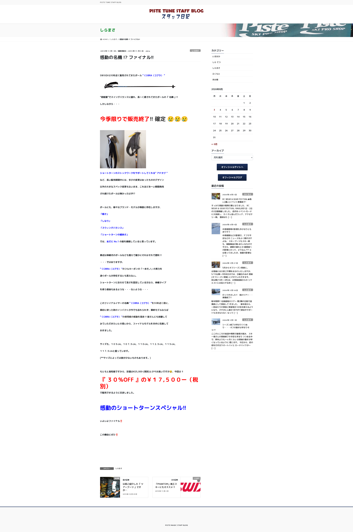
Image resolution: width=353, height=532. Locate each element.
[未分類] (110, 487)
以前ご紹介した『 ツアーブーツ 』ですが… (133, 487)
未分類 (215, 79)
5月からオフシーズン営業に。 (235, 267)
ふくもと (216, 73)
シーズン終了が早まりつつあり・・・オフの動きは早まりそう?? (230, 327)
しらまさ (195, 50)
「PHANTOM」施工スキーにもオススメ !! (166, 485)
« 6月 (214, 144)
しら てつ (216, 62)
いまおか (216, 56)
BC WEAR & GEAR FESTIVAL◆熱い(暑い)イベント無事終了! (237, 200)
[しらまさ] (190, 487)
